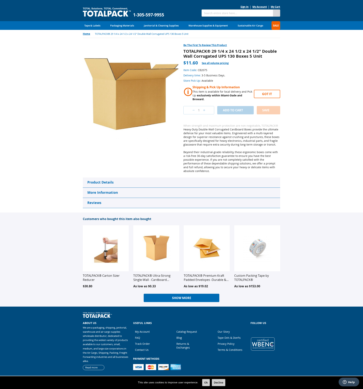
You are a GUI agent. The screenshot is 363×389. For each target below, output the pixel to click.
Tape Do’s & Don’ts (229, 337)
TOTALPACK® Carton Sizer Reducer (101, 278)
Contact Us (142, 350)
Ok (206, 382)
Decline (218, 382)
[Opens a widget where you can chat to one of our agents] (348, 382)
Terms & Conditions (230, 350)
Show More (181, 298)
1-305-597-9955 (148, 15)
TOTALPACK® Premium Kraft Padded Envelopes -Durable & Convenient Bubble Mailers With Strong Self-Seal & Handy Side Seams (206, 278)
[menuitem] (92, 25)
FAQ (137, 337)
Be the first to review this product (205, 45)
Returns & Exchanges (183, 345)
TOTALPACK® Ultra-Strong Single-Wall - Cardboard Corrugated (152, 278)
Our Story (224, 331)
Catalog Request (186, 331)
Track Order (142, 344)
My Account (259, 7)
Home (86, 34)
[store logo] (107, 12)
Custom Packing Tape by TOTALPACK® (251, 278)
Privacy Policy (226, 344)
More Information (102, 192)
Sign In (244, 7)
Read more (91, 367)
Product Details (100, 182)
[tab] (217, 63)
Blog (179, 337)
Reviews (94, 202)
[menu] (181, 25)
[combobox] (237, 13)
